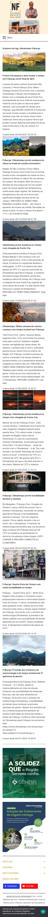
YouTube (30, 886)
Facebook (12, 886)
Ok (43, 912)
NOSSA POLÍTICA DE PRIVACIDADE (18, 896)
